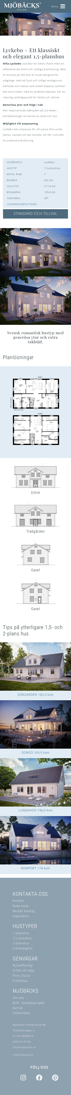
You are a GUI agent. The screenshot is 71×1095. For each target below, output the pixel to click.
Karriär (18, 1008)
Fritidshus (20, 981)
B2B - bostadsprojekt (29, 1003)
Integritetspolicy (23, 1054)
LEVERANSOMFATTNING (22, 204)
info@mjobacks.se (24, 1047)
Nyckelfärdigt (23, 965)
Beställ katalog (24, 911)
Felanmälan (21, 1013)
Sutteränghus (23, 948)
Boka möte (21, 906)
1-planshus (21, 933)
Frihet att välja (23, 970)
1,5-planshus (22, 938)
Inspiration (21, 916)
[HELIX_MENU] (62, 5)
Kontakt (18, 901)
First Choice (22, 976)
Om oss (18, 998)
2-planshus (21, 943)
